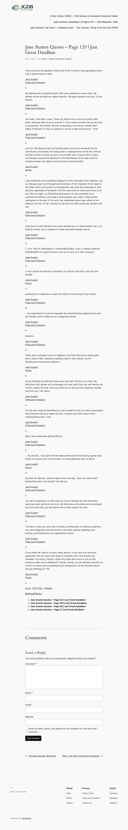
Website (29, 716)
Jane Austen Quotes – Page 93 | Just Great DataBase (58, 606)
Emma (28, 170)
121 (40, 588)
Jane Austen (31, 79)
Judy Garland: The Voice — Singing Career (52, 27)
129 (46, 588)
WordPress (26, 818)
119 (34, 588)
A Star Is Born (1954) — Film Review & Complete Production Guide (84, 16)
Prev (27, 588)
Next (50, 588)
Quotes (69, 59)
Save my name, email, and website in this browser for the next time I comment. (62, 730)
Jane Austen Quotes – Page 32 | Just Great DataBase (58, 600)
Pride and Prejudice (35, 82)
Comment (31, 664)
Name (29, 693)
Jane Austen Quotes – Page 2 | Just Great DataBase (57, 609)
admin (43, 59)
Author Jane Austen (57, 59)
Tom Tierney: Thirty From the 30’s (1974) (97, 27)
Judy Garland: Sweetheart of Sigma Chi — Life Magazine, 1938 (85, 22)
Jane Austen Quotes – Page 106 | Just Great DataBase (58, 603)
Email (28, 705)
